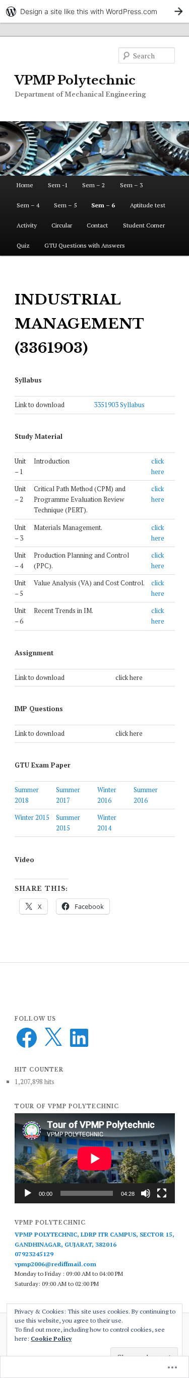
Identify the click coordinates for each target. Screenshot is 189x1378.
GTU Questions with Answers (84, 245)
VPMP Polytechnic (75, 80)
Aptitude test (147, 205)
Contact (97, 225)
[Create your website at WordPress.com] (94, 11)
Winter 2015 (32, 817)
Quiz (23, 245)
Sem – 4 (28, 205)
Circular (61, 225)
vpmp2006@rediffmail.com (55, 1264)
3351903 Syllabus (119, 404)
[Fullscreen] (162, 1193)
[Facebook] (27, 1038)
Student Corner (144, 225)
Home (25, 185)
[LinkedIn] (79, 1038)
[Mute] (146, 1193)
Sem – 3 (131, 185)
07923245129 (34, 1254)
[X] (53, 1038)
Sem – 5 (65, 205)
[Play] (28, 1193)
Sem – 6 (103, 205)
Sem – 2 (93, 185)
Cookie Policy (51, 1338)
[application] (95, 1158)
